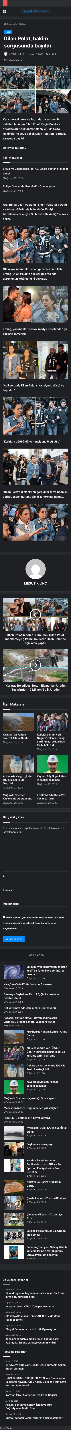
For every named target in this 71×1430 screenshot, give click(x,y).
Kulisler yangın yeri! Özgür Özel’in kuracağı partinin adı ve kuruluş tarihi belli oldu (46, 1051)
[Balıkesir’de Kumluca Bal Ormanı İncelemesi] (14, 1236)
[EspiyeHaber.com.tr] (35, 11)
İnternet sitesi (11, 903)
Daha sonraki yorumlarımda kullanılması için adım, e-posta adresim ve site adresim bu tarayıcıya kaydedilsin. (34, 923)
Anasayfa (11, 24)
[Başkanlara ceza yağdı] (14, 1149)
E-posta (8, 890)
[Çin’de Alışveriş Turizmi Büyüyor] (14, 1203)
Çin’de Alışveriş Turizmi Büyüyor (47, 1198)
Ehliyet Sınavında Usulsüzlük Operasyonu (29, 186)
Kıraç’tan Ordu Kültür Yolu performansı (28, 984)
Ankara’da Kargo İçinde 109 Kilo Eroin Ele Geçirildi (17, 780)
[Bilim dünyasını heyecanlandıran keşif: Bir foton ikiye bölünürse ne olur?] (14, 972)
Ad (5, 876)
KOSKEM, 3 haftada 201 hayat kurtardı (27, 1117)
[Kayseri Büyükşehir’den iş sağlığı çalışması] (52, 764)
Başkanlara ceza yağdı (40, 1144)
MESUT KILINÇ (16, 54)
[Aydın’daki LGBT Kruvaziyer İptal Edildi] (14, 1133)
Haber (22, 24)
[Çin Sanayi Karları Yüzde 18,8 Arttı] (14, 1219)
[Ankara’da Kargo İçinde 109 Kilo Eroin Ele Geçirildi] (18, 764)
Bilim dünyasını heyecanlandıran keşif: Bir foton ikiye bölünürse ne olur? (47, 970)
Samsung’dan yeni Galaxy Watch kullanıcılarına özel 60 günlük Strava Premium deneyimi (47, 1250)
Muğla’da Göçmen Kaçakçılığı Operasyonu (30, 1098)
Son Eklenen (35, 955)
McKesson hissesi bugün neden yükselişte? (31, 1108)
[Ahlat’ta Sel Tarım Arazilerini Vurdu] (14, 1187)
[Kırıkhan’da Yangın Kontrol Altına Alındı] (18, 722)
